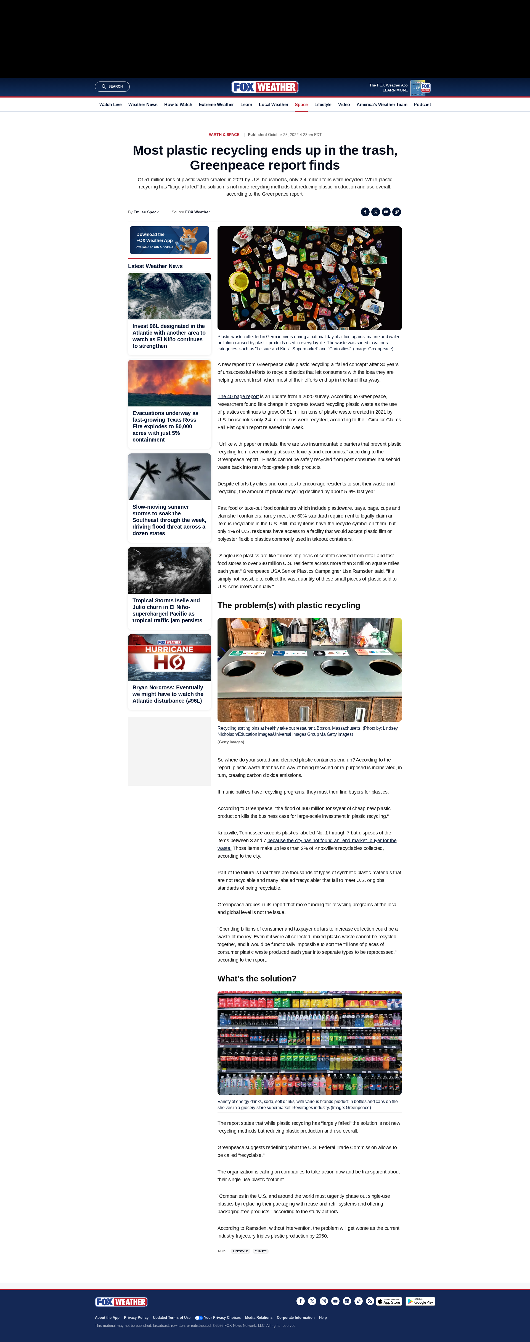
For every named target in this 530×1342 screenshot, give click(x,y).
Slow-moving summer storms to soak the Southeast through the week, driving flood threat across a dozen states (169, 520)
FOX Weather (197, 212)
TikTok (358, 1301)
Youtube (335, 1301)
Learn (246, 104)
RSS (370, 1301)
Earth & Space (223, 134)
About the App (107, 1317)
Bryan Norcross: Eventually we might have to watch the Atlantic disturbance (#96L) (167, 694)
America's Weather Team (382, 104)
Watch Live (110, 104)
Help (323, 1317)
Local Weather (273, 104)
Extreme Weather (216, 104)
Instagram (324, 1301)
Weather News (143, 104)
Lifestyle (323, 104)
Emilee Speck (146, 212)
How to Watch (178, 104)
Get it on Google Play (420, 1301)
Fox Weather (265, 87)
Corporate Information (296, 1317)
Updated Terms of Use (171, 1317)
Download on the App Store (389, 1301)
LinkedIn (347, 1301)
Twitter (375, 212)
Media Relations (258, 1317)
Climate (261, 1251)
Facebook (365, 212)
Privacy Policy (136, 1317)
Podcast (422, 104)
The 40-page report (238, 396)
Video (344, 104)
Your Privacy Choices (222, 1317)
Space (301, 104)
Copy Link (396, 212)
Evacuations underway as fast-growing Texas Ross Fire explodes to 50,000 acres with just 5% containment (165, 426)
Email (386, 212)
